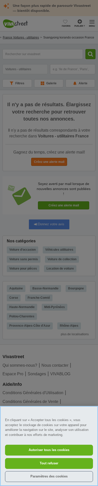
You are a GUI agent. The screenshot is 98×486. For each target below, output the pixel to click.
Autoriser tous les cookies (49, 450)
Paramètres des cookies (49, 476)
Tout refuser (49, 463)
